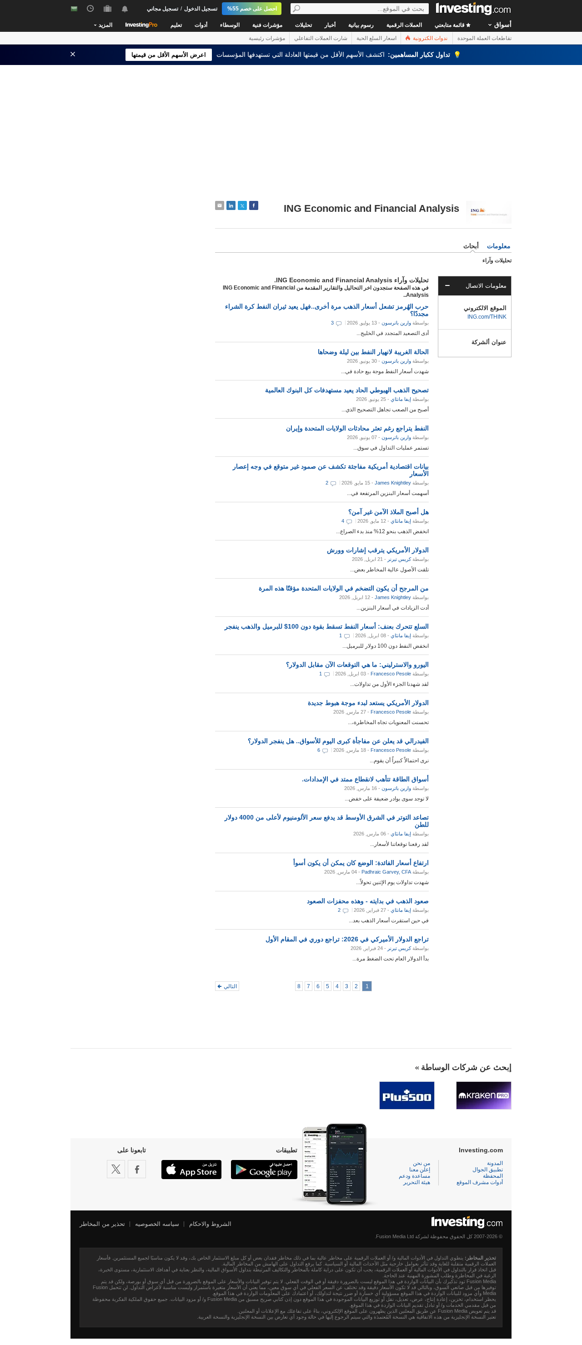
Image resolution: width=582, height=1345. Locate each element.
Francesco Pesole (391, 673)
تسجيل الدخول (200, 8)
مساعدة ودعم (414, 1176)
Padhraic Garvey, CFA (386, 872)
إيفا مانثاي (401, 399)
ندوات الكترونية (429, 38)
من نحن (421, 1163)
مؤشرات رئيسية (267, 38)
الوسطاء (230, 25)
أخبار (330, 25)
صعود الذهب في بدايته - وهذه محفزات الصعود (368, 901)
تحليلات (303, 25)
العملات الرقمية (404, 25)
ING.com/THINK (487, 317)
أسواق (503, 24)
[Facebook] (137, 1169)
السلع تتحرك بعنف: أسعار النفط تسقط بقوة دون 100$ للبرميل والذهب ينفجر (327, 626)
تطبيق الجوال (487, 1169)
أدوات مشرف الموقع (480, 1182)
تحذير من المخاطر (102, 1223)
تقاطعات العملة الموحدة (484, 38)
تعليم (176, 25)
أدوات (201, 25)
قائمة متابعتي (450, 25)
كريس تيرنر (399, 559)
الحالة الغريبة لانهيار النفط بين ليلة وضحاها (373, 351)
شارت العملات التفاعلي (320, 38)
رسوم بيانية (361, 25)
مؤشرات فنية (267, 25)
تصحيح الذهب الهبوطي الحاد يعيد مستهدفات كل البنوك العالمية (347, 390)
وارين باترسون (396, 322)
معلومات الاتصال (486, 285)
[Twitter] (116, 1169)
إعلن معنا (419, 1169)
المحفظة (493, 1176)
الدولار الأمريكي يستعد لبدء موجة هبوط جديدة (368, 702)
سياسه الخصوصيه (157, 1223)
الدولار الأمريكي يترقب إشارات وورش (378, 550)
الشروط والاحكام (210, 1223)
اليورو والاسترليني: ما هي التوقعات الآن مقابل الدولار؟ (357, 664)
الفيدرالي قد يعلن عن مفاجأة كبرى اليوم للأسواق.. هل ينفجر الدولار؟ (338, 741)
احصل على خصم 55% (252, 8)
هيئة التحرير (416, 1182)
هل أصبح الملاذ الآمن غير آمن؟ (388, 511)
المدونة (495, 1163)
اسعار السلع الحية (376, 38)
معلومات (499, 246)
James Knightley (393, 482)
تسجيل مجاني (162, 8)
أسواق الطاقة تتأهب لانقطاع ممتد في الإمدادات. (365, 779)
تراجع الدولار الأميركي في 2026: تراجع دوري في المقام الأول (347, 939)
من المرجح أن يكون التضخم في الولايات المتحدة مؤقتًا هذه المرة (344, 588)
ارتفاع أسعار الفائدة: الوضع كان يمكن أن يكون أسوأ (361, 862)
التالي (230, 986)
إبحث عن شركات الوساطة (466, 1067)
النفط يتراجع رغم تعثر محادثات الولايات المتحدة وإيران (357, 428)
